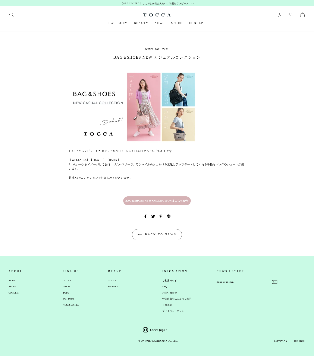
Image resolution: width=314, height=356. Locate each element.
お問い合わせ (169, 292)
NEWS (159, 23)
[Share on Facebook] (145, 216)
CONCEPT (197, 23)
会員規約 (167, 305)
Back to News (160, 234)
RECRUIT (299, 341)
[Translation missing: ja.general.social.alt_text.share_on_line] (168, 216)
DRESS (66, 286)
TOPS (66, 292)
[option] (157, 4)
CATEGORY (118, 23)
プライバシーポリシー (174, 311)
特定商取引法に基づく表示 (176, 298)
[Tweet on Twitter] (153, 216)
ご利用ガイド (169, 280)
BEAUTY (141, 23)
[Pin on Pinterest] (161, 216)
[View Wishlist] (291, 14)
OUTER (67, 280)
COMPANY (281, 341)
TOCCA (112, 280)
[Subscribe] (274, 282)
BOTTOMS (69, 298)
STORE (177, 23)
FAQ (164, 286)
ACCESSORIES (71, 305)
